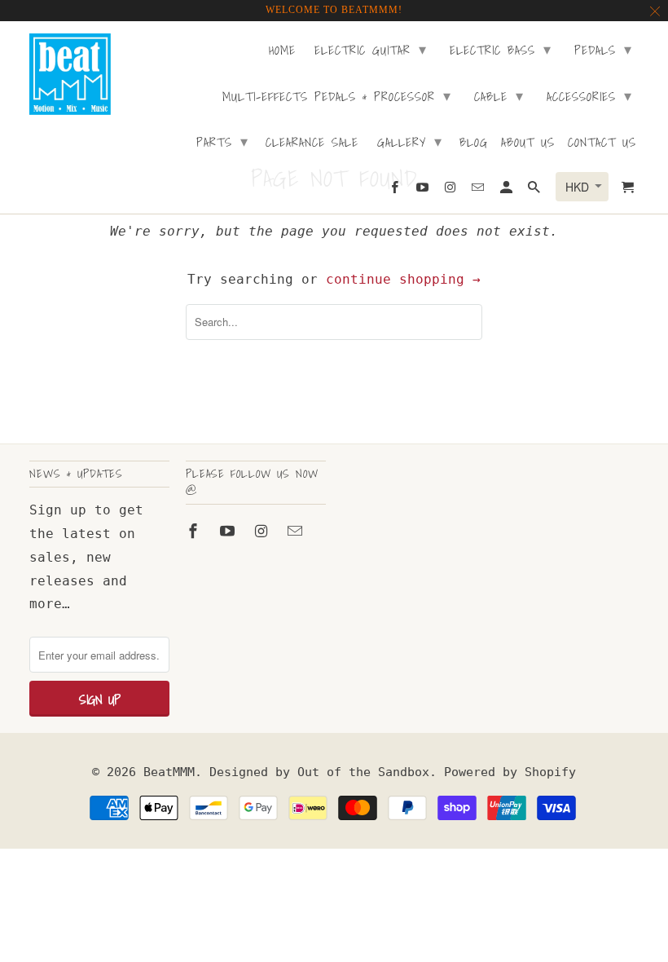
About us (528, 143)
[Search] (535, 190)
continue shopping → (403, 279)
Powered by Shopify (510, 772)
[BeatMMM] (70, 74)
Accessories (589, 96)
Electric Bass (501, 49)
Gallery (409, 141)
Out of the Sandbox (363, 772)
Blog (473, 143)
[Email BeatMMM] (296, 531)
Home (282, 51)
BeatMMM (169, 772)
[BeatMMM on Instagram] (263, 531)
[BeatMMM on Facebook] (195, 531)
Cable (499, 96)
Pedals (603, 49)
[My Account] (507, 190)
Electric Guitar (370, 49)
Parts (222, 141)
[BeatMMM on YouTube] (229, 531)
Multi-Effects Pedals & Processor (336, 96)
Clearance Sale (312, 143)
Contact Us (602, 143)
